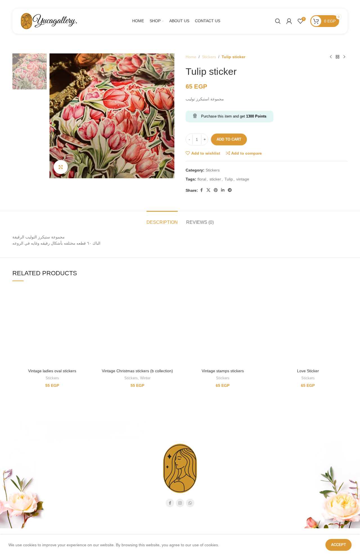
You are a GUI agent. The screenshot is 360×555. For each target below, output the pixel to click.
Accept (338, 545)
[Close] (290, 175)
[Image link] (79, 272)
